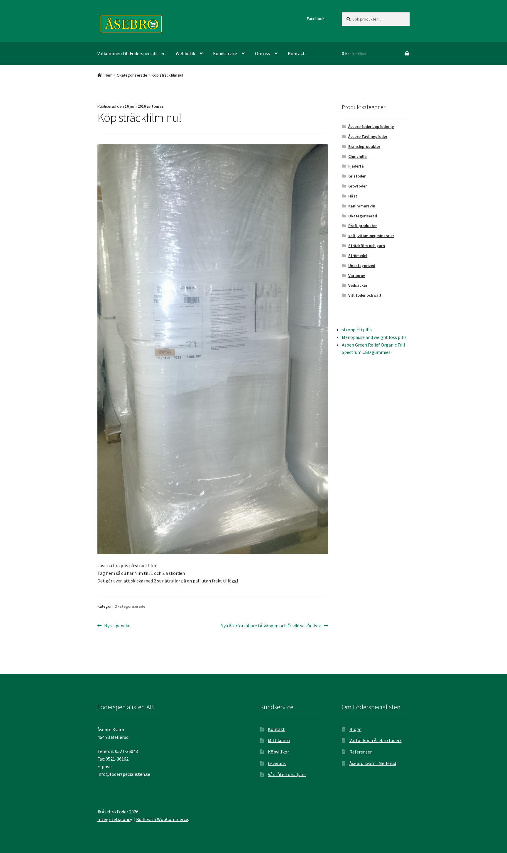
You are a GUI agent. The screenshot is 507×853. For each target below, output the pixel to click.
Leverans (277, 763)
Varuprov (356, 275)
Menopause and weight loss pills (374, 337)
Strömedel (357, 255)
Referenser (360, 752)
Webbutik (185, 53)
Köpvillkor (278, 752)
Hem (108, 75)
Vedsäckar (357, 285)
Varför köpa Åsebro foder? (375, 740)
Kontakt (296, 53)
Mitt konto (279, 740)
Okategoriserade (132, 75)
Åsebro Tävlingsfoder (367, 136)
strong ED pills (357, 329)
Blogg (355, 729)
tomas (158, 106)
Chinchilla (357, 156)
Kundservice (225, 53)
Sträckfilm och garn (366, 245)
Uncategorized (361, 265)
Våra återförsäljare (287, 774)
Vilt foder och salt (364, 295)
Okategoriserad (362, 216)
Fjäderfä (356, 166)
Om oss (262, 53)
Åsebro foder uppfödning (371, 126)
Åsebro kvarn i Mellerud (372, 763)
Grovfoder (357, 186)
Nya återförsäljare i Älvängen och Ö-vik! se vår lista (271, 626)
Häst (352, 196)
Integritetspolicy (114, 819)
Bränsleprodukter (364, 146)
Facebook (316, 18)
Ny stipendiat (117, 626)
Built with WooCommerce (162, 819)
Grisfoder (357, 176)
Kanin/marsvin (361, 206)
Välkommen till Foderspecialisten (131, 53)
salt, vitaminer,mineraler (371, 235)
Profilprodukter (362, 225)
